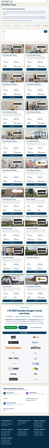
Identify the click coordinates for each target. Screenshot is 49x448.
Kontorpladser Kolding (5, 432)
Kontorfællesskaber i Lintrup (32, 398)
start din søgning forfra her (26, 20)
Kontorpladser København (39, 422)
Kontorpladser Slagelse (5, 439)
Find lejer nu (23, 327)
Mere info (12, 69)
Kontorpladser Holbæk (5, 441)
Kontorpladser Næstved (22, 435)
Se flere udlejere (24, 332)
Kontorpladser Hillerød (5, 440)
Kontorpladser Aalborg (38, 425)
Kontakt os (20, 424)
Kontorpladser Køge (38, 433)
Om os (4, 410)
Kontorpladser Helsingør (22, 434)
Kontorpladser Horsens (5, 433)
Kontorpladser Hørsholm (22, 433)
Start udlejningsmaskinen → (36, 327)
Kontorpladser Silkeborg (22, 432)
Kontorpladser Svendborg (6, 444)
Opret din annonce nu (11, 327)
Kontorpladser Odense (38, 424)
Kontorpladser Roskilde (5, 435)
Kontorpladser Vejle (5, 434)
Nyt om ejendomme (21, 423)
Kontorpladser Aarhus (38, 423)
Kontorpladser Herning (22, 431)
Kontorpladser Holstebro (39, 434)
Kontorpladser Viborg (38, 431)
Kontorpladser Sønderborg (6, 443)
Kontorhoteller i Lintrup (31, 400)
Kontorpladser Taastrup (38, 435)
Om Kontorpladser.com (22, 422)
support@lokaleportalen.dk (6, 424)
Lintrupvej (5, 398)
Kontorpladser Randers (5, 431)
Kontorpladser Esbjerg (38, 426)
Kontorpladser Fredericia (39, 432)
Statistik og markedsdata (8, 408)
